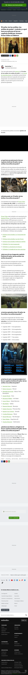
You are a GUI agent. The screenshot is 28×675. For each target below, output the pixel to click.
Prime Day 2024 (4, 601)
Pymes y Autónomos (18, 653)
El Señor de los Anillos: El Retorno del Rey (14, 241)
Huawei (10, 20)
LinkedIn (25, 580)
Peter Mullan (6, 419)
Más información (15, 673)
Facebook (10, 56)
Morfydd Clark (7, 386)
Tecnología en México (19, 601)
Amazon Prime (5, 218)
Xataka (2, 627)
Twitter (13, 56)
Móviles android (4, 603)
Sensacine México (18, 664)
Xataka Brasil (4, 664)
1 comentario (5, 55)
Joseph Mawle (6, 396)
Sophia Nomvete (7, 409)
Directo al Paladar (5, 643)
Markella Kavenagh (8, 391)
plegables (16, 20)
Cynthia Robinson (8, 414)
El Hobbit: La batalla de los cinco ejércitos (14, 249)
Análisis (16, 593)
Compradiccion (4, 655)
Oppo (26, 20)
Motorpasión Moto (18, 645)
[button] (9, 66)
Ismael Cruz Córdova (8, 411)
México (15, 603)
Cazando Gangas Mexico (6, 596)
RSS (20, 580)
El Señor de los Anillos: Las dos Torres (13, 239)
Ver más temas (5, 610)
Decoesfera (3, 653)
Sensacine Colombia (18, 665)
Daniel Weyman (7, 416)
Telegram (17, 580)
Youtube (12, 580)
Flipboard (15, 56)
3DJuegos (16, 627)
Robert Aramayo (7, 389)
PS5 (6, 20)
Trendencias (3, 652)
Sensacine (16, 635)
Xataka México (4, 662)
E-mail (17, 56)
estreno (17, 71)
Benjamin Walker (7, 398)
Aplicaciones (17, 598)
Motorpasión (17, 643)
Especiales (16, 596)
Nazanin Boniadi (7, 406)
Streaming (8, 458)
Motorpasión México (18, 667)
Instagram (14, 580)
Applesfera (3, 630)
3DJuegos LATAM (17, 662)
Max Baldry (6, 403)
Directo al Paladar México (6, 667)
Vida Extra (16, 629)
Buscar (26, 615)
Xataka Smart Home (5, 632)
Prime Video (21, 201)
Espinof (15, 637)
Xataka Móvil (4, 629)
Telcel (15, 605)
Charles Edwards (7, 422)
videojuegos (4, 605)
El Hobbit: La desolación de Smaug (12, 247)
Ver (15, 517)
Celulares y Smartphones (7, 598)
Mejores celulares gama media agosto (18, 575)
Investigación (4, 593)
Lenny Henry (6, 401)
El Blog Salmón (17, 652)
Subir (23, 620)
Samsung (21, 20)
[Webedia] (5, 621)
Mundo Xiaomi (4, 634)
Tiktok (2, 582)
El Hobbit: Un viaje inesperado (11, 244)
